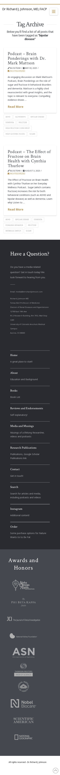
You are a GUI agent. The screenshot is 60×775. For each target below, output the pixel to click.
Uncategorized (17, 71)
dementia (10, 122)
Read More (15, 107)
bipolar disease (37, 117)
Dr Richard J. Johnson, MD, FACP (24, 9)
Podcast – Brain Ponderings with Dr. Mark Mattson (27, 58)
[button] (54, 11)
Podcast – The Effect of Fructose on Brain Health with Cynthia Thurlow (29, 159)
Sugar (32, 134)
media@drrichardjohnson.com (29, 292)
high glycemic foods (15, 134)
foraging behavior (14, 225)
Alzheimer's (20, 117)
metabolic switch (13, 231)
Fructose (23, 122)
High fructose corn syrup (18, 128)
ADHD (8, 117)
